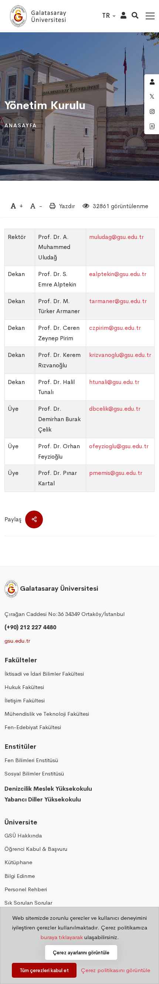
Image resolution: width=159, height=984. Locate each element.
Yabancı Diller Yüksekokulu (42, 799)
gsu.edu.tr (17, 640)
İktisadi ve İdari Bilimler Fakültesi (44, 673)
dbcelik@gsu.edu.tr (115, 409)
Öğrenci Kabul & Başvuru (35, 848)
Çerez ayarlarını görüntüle (81, 952)
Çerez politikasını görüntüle (115, 970)
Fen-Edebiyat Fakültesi (32, 727)
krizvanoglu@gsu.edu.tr (120, 355)
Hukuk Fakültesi (24, 687)
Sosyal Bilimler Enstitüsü (34, 773)
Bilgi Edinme (19, 875)
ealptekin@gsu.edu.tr (117, 274)
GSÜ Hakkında (23, 835)
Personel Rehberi (25, 889)
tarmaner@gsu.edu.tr (118, 301)
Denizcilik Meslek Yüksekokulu (48, 789)
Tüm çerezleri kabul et (44, 970)
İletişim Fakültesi (24, 700)
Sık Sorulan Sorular (28, 902)
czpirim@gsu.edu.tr (115, 328)
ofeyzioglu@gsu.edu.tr (119, 446)
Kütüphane (18, 862)
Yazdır (67, 206)
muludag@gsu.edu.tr (116, 237)
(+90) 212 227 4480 (30, 627)
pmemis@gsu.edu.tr (115, 473)
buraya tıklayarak (61, 937)
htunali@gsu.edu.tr (114, 382)
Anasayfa (20, 125)
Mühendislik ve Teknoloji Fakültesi (46, 713)
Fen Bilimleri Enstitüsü (31, 760)
